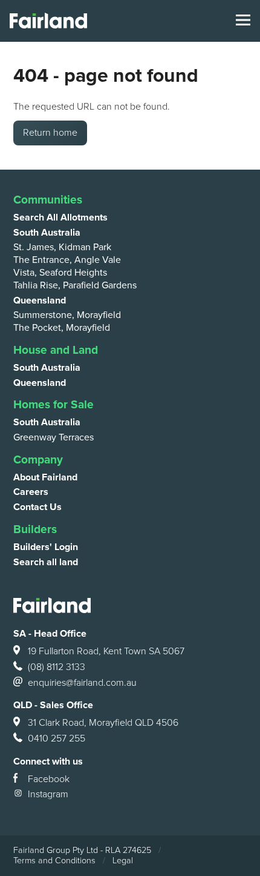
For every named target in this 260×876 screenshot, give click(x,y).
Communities (47, 200)
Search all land (45, 562)
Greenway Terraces (53, 437)
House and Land (55, 350)
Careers (30, 492)
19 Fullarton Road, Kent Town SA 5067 (106, 651)
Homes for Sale (53, 404)
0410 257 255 (56, 738)
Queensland (39, 300)
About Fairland (45, 477)
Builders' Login (45, 547)
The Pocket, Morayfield (61, 328)
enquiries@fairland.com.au (82, 683)
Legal (122, 860)
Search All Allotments (60, 217)
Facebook (49, 779)
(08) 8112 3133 (56, 667)
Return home (50, 133)
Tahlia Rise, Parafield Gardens (75, 285)
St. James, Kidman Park (62, 247)
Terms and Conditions (54, 860)
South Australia (46, 233)
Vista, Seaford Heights (60, 273)
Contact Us (37, 507)
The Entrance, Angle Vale (67, 260)
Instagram (48, 794)
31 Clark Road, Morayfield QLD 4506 (103, 723)
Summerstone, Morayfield (67, 315)
